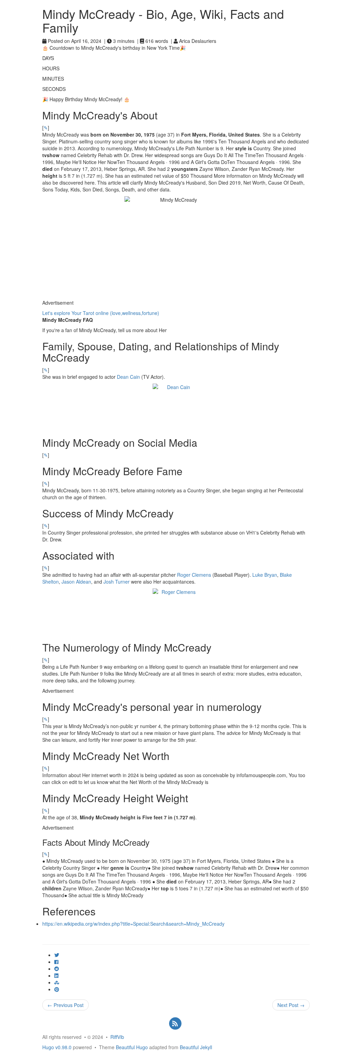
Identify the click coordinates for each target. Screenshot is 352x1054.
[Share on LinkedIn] (56, 975)
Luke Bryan (264, 574)
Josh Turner (116, 581)
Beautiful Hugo (132, 1047)
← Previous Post (65, 1005)
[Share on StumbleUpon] (56, 982)
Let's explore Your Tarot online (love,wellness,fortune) (100, 312)
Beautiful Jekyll (196, 1047)
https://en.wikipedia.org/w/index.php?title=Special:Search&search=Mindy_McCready (133, 923)
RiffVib (117, 1036)
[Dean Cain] (176, 407)
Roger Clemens (194, 574)
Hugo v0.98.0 (57, 1047)
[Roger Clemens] (176, 611)
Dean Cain (128, 376)
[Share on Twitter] (56, 954)
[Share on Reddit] (56, 968)
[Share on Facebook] (56, 961)
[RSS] (175, 1022)
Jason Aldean (76, 581)
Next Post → (291, 1005)
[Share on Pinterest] (56, 989)
